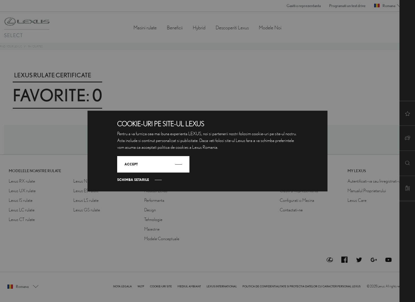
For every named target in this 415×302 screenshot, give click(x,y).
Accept (131, 164)
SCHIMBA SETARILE (133, 179)
